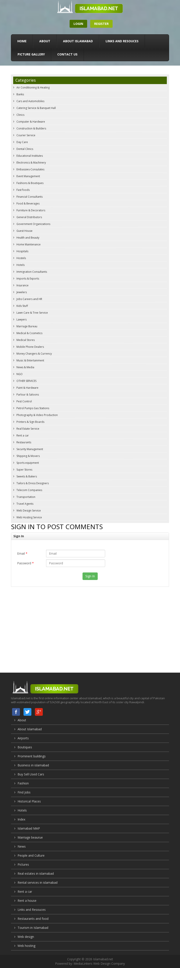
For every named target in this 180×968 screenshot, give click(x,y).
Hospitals (22, 251)
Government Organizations (33, 224)
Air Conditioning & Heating (33, 87)
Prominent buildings (32, 756)
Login (78, 24)
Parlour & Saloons (27, 394)
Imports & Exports (27, 278)
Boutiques (25, 747)
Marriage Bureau (26, 326)
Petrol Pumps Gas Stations (32, 408)
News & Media (25, 367)
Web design (26, 937)
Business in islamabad (33, 765)
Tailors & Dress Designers (32, 483)
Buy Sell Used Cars (31, 774)
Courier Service (25, 135)
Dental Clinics (24, 149)
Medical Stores (25, 340)
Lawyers (21, 319)
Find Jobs (24, 792)
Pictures (23, 864)
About (44, 41)
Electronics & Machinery (31, 162)
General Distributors (29, 217)
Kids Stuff (22, 306)
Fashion (23, 783)
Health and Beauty (27, 237)
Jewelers (21, 292)
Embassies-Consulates (30, 169)
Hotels (20, 265)
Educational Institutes (29, 156)
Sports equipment (27, 463)
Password (25, 563)
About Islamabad (78, 41)
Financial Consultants (29, 197)
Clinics (20, 115)
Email (22, 553)
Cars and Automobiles (30, 101)
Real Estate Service (27, 429)
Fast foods (23, 190)
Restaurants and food (33, 918)
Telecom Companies (29, 490)
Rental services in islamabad (38, 882)
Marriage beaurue (30, 837)
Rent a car (22, 435)
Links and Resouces (122, 41)
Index (21, 819)
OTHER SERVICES (26, 381)
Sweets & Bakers (26, 476)
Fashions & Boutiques (29, 183)
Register (101, 24)
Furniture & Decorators (30, 210)
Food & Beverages (28, 203)
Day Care (22, 142)
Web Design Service (28, 510)
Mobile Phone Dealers (30, 347)
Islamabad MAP (29, 828)
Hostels (21, 258)
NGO (19, 374)
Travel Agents (24, 504)
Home (22, 41)
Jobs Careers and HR (29, 299)
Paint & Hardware (27, 388)
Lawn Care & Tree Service (32, 313)
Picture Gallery (31, 54)
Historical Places (29, 801)
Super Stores (24, 469)
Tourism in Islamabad (33, 928)
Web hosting (26, 946)
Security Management (29, 449)
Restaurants (23, 442)
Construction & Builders (31, 128)
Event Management (28, 176)
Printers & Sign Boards (30, 422)
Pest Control (24, 401)
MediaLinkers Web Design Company (99, 963)
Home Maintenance (28, 244)
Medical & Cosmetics (29, 333)
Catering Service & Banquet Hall (36, 108)
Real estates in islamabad (36, 873)
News (22, 846)
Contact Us (67, 54)
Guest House (24, 231)
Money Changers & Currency (34, 353)
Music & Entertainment (30, 360)
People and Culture (31, 855)
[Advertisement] (90, 625)
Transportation (25, 497)
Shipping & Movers (28, 456)
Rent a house (27, 900)
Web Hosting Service (29, 517)
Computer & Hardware (30, 121)
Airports (23, 738)
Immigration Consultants (31, 272)
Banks (20, 94)
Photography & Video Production (37, 415)
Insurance (22, 285)
